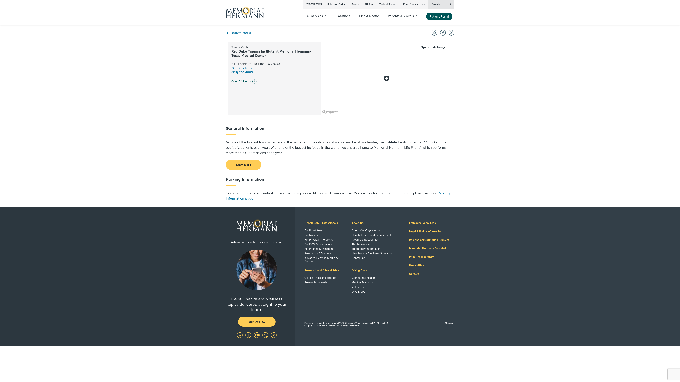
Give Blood (358, 291)
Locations (343, 16)
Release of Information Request (429, 240)
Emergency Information (366, 248)
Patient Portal (439, 16)
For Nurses (311, 235)
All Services (315, 16)
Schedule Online (336, 4)
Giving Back (359, 270)
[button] (434, 33)
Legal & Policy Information (425, 231)
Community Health (363, 277)
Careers (414, 274)
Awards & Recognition (365, 239)
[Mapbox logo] (330, 112)
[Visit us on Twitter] (265, 335)
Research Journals (315, 282)
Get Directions (241, 68)
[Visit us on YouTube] (257, 335)
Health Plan (416, 265)
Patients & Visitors (401, 16)
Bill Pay (369, 4)
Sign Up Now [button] (256, 321)
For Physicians (313, 230)
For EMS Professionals (318, 244)
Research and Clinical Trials (322, 270)
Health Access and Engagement (371, 235)
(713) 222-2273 (314, 4)
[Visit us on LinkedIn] (240, 335)
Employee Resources (422, 223)
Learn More (243, 165)
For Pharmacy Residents (319, 248)
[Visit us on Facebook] (248, 335)
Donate (355, 4)
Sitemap (449, 323)
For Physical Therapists (318, 239)
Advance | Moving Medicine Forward (321, 259)
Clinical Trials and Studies (320, 277)
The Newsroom (361, 244)
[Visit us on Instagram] (274, 335)
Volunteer (358, 287)
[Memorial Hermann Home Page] (243, 12)
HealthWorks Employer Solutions (372, 253)
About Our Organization (366, 230)
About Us (358, 223)
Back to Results (241, 32)
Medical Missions (362, 282)
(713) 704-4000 (242, 72)
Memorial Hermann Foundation (429, 248)
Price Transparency (414, 4)
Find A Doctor (369, 16)
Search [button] (436, 4)
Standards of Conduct (317, 253)
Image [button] (441, 47)
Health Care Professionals (321, 223)
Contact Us (358, 258)
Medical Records (388, 4)
